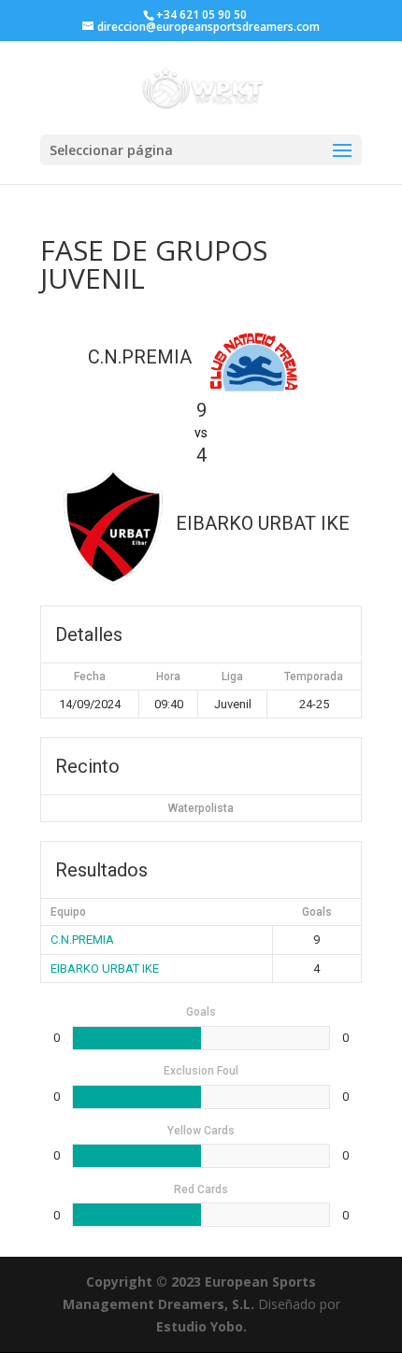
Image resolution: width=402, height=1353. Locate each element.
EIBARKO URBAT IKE (104, 968)
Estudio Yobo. (201, 1326)
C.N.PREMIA (82, 940)
